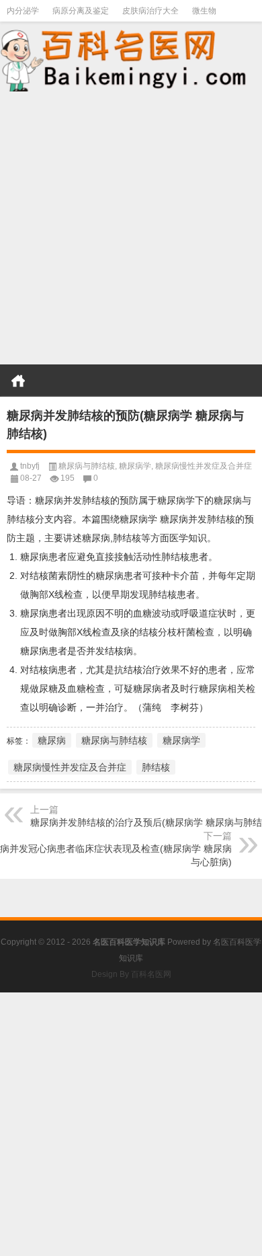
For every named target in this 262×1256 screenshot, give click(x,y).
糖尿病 (52, 740)
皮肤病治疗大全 (150, 10)
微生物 (204, 10)
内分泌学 (23, 10)
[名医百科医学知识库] (131, 58)
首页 (18, 380)
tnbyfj (30, 466)
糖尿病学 (135, 466)
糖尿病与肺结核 (86, 466)
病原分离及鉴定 (80, 10)
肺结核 (156, 767)
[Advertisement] (131, 229)
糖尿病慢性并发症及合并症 (203, 466)
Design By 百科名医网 (131, 974)
